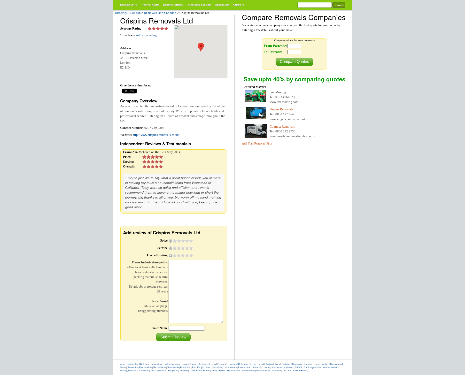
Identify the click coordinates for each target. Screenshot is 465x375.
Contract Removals (282, 126)
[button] (173, 337)
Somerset (183, 370)
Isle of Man (185, 367)
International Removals (199, 5)
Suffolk (206, 370)
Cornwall (222, 364)
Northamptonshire (312, 367)
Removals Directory (173, 5)
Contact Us (238, 5)
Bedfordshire (133, 364)
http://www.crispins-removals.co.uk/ (156, 135)
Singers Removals (281, 109)
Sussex (222, 370)
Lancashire (217, 367)
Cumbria (233, 364)
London (135, 13)
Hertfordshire (159, 367)
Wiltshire (276, 370)
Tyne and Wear (233, 370)
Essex (277, 364)
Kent (208, 367)
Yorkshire (286, 370)
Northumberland (330, 367)
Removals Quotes (128, 5)
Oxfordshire (143, 370)
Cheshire (202, 364)
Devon (253, 364)
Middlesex (289, 367)
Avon (122, 364)
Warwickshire (248, 370)
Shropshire (173, 370)
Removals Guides (150, 5)
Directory (121, 13)
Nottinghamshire (128, 370)
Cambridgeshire (189, 364)
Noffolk (298, 367)
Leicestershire (230, 367)
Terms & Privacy (300, 370)
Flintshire (286, 364)
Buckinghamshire (172, 364)
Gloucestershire (321, 364)
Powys (153, 370)
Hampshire (132, 367)
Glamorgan (297, 364)
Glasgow (308, 364)
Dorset (261, 364)
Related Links (222, 5)
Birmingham (156, 364)
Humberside (173, 367)
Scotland (162, 370)
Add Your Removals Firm (257, 143)
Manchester (276, 367)
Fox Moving (278, 92)
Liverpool (256, 367)
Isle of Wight (198, 367)
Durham (269, 364)
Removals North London (160, 13)
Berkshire (144, 364)
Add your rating (146, 35)
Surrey (214, 370)
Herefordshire (145, 367)
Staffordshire (195, 370)
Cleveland (212, 364)
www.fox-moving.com (284, 102)
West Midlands (263, 370)
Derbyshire (243, 364)
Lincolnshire (244, 367)
